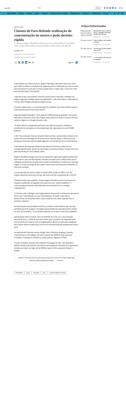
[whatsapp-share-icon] (15, 63)
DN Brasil (86, 13)
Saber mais (71, 258)
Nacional (36, 273)
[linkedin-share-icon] (26, 63)
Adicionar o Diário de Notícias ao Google (41, 260)
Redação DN (18, 51)
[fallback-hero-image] (87, 33)
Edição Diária (11, 13)
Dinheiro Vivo (75, 13)
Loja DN (7, 8)
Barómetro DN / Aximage (59, 13)
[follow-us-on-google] (76, 62)
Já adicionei (60, 260)
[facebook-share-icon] (22, 63)
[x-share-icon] (19, 63)
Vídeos (37, 13)
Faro (44, 273)
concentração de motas (57, 273)
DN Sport (45, 13)
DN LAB (106, 13)
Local (28, 273)
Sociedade (19, 273)
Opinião (29, 13)
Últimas (21, 13)
